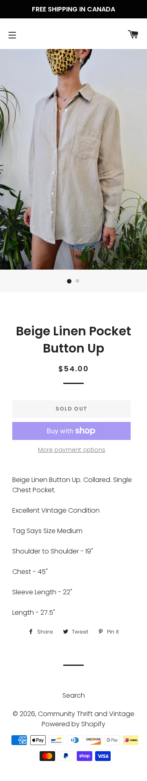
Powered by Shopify (73, 724)
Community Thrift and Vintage (86, 714)
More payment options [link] (71, 450)
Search (73, 695)
